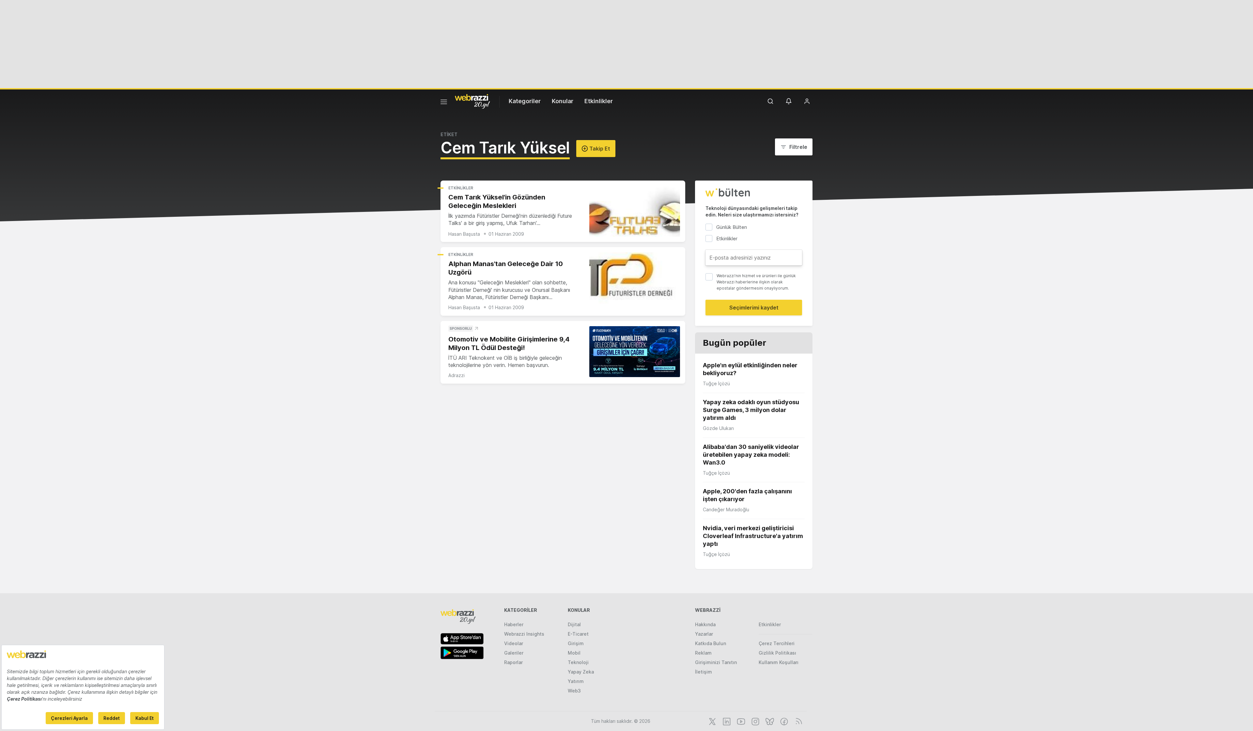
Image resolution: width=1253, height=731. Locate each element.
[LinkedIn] (726, 721)
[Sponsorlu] (634, 351)
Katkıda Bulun (710, 643)
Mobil (574, 653)
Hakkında (705, 624)
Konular (562, 101)
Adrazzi (456, 375)
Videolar (513, 643)
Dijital (574, 624)
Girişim (576, 643)
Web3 (574, 690)
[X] (712, 721)
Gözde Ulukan (718, 428)
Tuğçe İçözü (716, 383)
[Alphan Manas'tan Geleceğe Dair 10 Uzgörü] (634, 278)
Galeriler (513, 653)
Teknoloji (578, 662)
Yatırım (576, 681)
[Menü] (444, 103)
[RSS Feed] (797, 721)
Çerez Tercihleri (777, 643)
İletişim (703, 672)
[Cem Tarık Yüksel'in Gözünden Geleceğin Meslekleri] (634, 211)
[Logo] (472, 101)
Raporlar (513, 662)
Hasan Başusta (464, 234)
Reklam (703, 653)
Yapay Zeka (581, 672)
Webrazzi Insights (524, 634)
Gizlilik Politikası (777, 653)
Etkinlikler (598, 101)
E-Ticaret (578, 634)
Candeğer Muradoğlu (726, 509)
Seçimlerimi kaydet (754, 307)
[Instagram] (755, 721)
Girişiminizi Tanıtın (716, 662)
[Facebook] (783, 721)
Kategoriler (525, 101)
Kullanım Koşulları (778, 662)
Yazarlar (704, 634)
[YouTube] (740, 721)
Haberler (513, 624)
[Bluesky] (769, 721)
